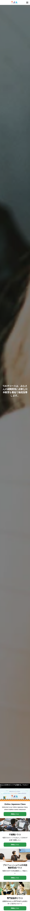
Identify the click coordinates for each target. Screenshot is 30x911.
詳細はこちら (15, 814)
